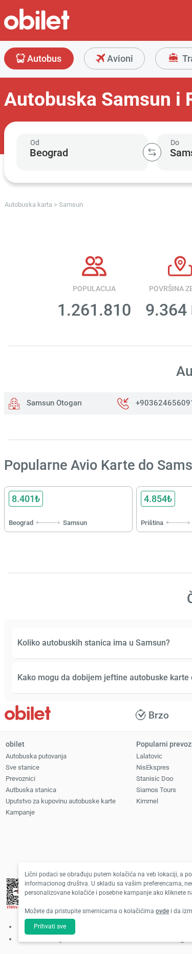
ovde (162, 911)
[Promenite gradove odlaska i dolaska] (152, 152)
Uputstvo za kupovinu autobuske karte (61, 801)
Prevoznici (20, 778)
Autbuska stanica (31, 790)
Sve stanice (22, 767)
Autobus (43, 58)
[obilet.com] (61, 28)
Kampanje (20, 812)
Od (34, 142)
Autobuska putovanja (36, 756)
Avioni (119, 58)
